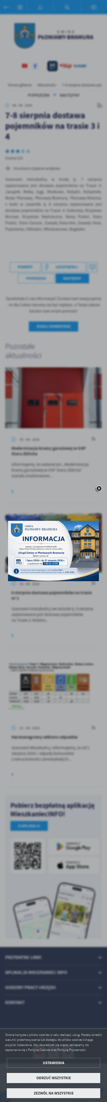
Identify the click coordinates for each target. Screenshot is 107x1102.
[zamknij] (99, 489)
